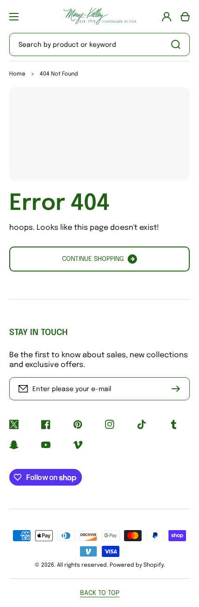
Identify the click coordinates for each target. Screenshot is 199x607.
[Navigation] (14, 16)
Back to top (99, 593)
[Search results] (178, 44)
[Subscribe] (178, 388)
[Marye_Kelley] (99, 16)
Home (17, 74)
